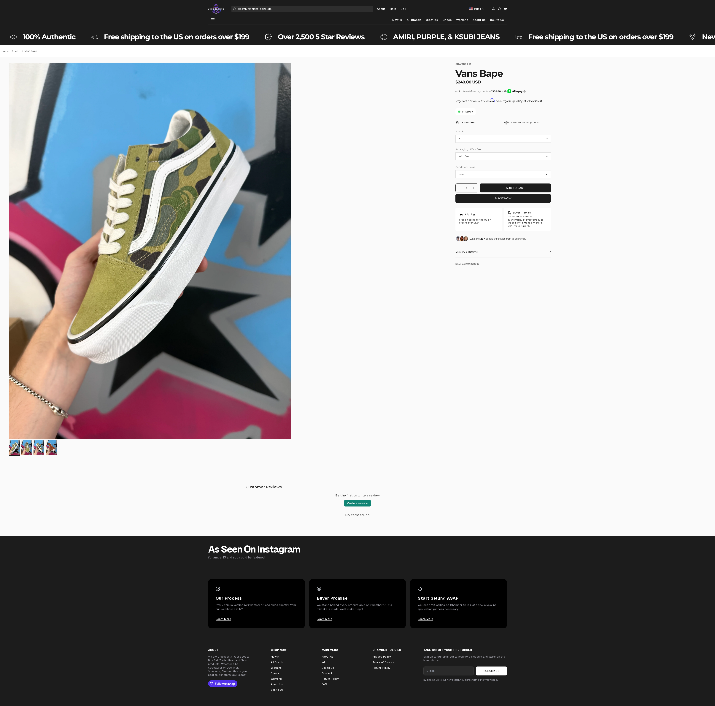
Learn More (223, 619)
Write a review (357, 503)
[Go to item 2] (26, 447)
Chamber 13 (463, 64)
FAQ (324, 684)
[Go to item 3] (39, 447)
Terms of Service (384, 662)
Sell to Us (497, 20)
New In (397, 20)
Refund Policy (381, 667)
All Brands (414, 20)
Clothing (432, 20)
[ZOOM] (282, 430)
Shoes (447, 20)
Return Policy (330, 678)
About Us (479, 20)
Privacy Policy (382, 656)
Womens (462, 20)
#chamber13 (217, 557)
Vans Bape (31, 51)
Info (324, 662)
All (16, 51)
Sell (403, 9)
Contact (327, 673)
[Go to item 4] (51, 447)
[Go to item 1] (14, 447)
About (381, 9)
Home (5, 51)
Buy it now (503, 198)
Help (393, 9)
